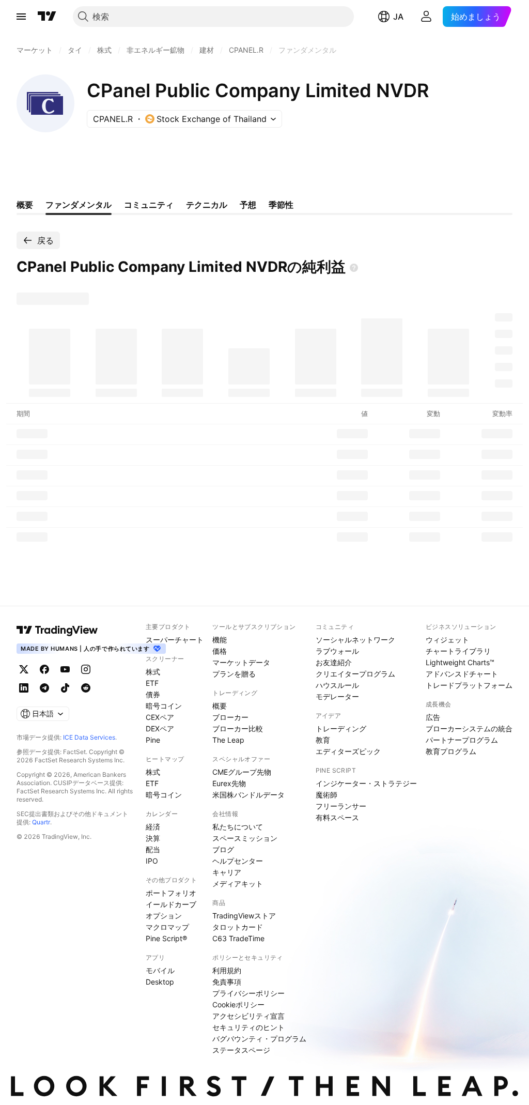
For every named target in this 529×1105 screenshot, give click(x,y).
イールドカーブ (171, 904)
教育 (323, 739)
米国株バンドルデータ (248, 794)
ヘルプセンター (237, 860)
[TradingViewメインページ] (57, 630)
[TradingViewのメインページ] (47, 16)
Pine (153, 739)
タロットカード (237, 927)
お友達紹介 (334, 662)
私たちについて (237, 826)
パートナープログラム (462, 739)
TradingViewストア (244, 915)
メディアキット (237, 883)
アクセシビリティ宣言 (248, 1015)
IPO (152, 860)
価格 (219, 651)
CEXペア (160, 717)
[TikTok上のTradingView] (65, 688)
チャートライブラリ (458, 651)
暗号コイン (164, 705)
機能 (219, 639)
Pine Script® (166, 938)
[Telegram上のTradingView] (44, 688)
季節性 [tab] (281, 204)
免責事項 (226, 981)
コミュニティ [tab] (149, 204)
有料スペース (337, 817)
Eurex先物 (229, 783)
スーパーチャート (175, 639)
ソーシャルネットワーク (355, 639)
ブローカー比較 (237, 728)
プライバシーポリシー (248, 993)
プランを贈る (234, 673)
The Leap (228, 739)
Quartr (41, 822)
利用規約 (226, 970)
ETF (152, 683)
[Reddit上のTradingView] (86, 688)
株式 (153, 671)
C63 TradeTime (238, 938)
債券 (153, 694)
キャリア (226, 872)
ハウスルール (337, 685)
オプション (164, 915)
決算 (153, 838)
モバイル (160, 970)
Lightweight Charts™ (460, 662)
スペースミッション (244, 838)
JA (398, 16)
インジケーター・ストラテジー (366, 783)
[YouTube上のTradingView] (65, 669)
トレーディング (341, 728)
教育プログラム (451, 751)
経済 (153, 826)
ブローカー (230, 717)
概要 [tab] (25, 204)
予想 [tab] (248, 204)
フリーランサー (341, 806)
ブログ (223, 849)
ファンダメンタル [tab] (78, 204)
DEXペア (160, 728)
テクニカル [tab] (206, 204)
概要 (219, 705)
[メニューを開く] (21, 16)
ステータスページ (241, 1050)
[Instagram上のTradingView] (86, 669)
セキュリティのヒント (248, 1027)
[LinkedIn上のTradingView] (24, 688)
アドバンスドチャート (462, 673)
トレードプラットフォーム (469, 685)
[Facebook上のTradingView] (44, 669)
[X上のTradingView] (24, 669)
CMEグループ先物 (241, 772)
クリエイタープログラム (355, 673)
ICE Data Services (89, 737)
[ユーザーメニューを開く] (426, 16)
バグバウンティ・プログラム (259, 1038)
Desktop (160, 981)
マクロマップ (167, 927)
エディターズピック (348, 751)
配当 (153, 849)
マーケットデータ (241, 662)
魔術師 (326, 794)
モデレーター (337, 696)
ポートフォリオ (171, 892)
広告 (433, 717)
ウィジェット (447, 639)
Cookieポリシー (238, 1004)
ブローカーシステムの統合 (469, 728)
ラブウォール (337, 651)
